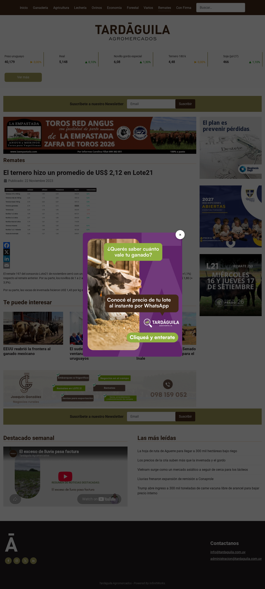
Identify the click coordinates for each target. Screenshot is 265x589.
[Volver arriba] (258, 581)
